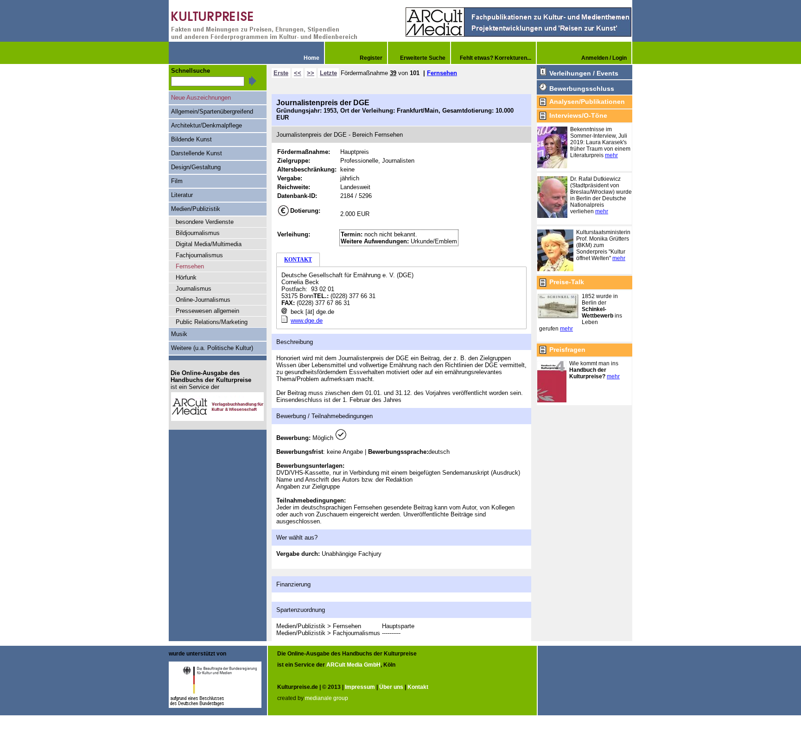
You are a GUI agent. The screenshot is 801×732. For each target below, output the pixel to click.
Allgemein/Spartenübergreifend (212, 111)
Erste (280, 73)
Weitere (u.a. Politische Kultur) (212, 347)
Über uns (391, 687)
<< (297, 73)
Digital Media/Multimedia (209, 244)
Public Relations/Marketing (212, 321)
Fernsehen (442, 73)
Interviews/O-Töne (578, 115)
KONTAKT (298, 259)
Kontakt (417, 687)
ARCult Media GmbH (353, 665)
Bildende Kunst (191, 139)
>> (310, 73)
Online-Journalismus (203, 299)
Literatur (182, 194)
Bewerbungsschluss (581, 88)
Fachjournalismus (199, 255)
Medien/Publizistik (195, 208)
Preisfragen (567, 349)
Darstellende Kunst (196, 153)
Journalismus (193, 288)
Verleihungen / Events (583, 73)
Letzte (328, 73)
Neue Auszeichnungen (201, 97)
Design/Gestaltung (196, 167)
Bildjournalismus (198, 232)
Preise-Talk (566, 282)
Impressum (360, 687)
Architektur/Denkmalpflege (206, 125)
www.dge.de (307, 320)
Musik (179, 334)
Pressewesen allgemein (207, 310)
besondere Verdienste (205, 221)
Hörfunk (186, 277)
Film (177, 181)
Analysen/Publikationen (587, 101)
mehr (611, 155)
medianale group (326, 698)
